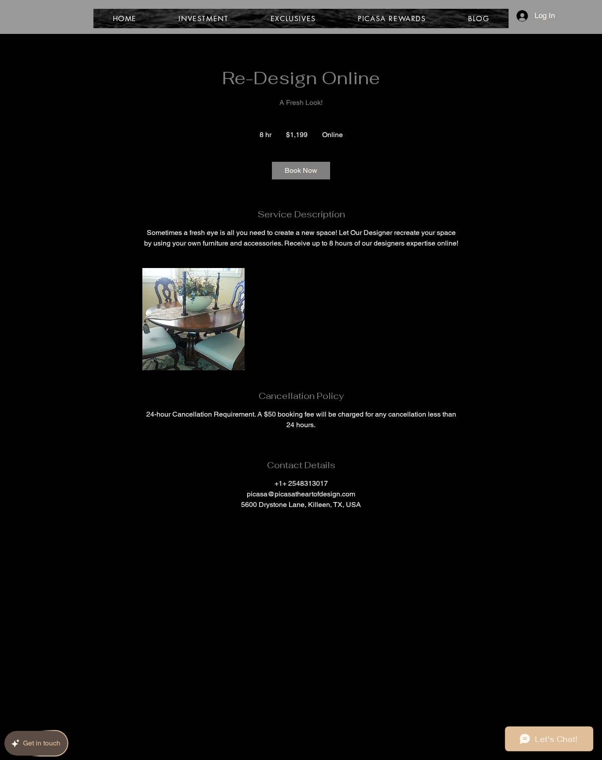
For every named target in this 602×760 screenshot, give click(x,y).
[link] (301, 170)
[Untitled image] (193, 319)
